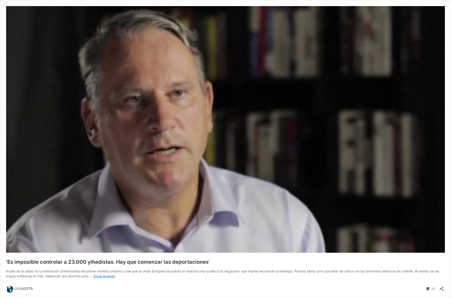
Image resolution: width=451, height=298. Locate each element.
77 (432, 288)
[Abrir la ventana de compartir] (441, 287)
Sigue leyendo (104, 276)
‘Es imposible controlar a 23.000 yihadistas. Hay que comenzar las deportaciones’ (108, 262)
